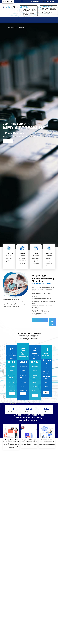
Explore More (8, 141)
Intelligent (49, 253)
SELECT (11, 393)
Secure (36, 253)
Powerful (22, 253)
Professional (9, 253)
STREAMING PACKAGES (9, 2)
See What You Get (52, 322)
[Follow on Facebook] (22, 1)
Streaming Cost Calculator (40, 320)
